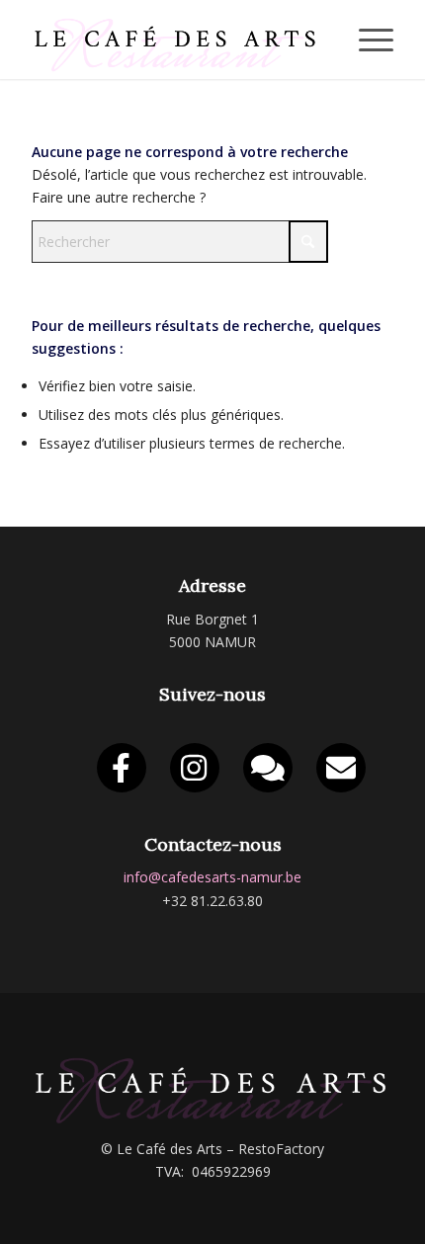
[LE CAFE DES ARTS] (176, 39)
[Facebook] (121, 767)
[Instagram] (194, 767)
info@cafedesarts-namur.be (212, 877)
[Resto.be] (268, 767)
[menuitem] (366, 39)
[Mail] (341, 767)
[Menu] (366, 39)
